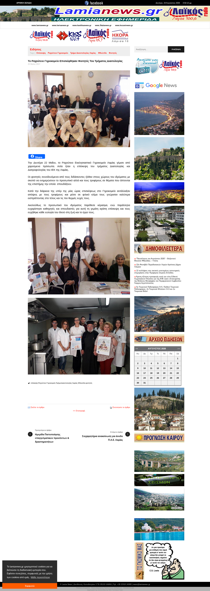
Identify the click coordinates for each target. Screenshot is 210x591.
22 (178, 373)
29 (178, 378)
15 (178, 368)
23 (138, 378)
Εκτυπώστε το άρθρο (121, 407)
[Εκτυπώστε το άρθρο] (111, 407)
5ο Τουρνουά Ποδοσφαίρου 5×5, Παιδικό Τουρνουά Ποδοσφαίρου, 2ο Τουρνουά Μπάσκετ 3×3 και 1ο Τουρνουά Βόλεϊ (156, 289)
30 (138, 383)
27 (164, 378)
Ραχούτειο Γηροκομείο (58, 53)
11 (151, 368)
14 (171, 368)
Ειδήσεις (35, 49)
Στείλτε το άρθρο (37, 407)
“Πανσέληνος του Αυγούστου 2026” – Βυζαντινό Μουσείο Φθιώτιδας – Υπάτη (155, 260)
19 (158, 373)
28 (171, 378)
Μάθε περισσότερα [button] (40, 577)
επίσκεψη (41, 53)
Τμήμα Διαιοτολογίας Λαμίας (83, 53)
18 (151, 373)
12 (158, 368)
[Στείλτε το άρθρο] (29, 407)
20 (164, 373)
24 (144, 378)
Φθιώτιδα (102, 53)
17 (144, 373)
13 (164, 368)
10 (144, 368)
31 (144, 383)
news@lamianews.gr (141, 584)
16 (138, 373)
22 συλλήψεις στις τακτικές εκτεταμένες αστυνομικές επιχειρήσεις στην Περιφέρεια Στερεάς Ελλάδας (157, 272)
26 (158, 378)
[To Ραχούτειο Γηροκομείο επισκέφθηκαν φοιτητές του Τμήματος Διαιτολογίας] (79, 108)
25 (151, 378)
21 (171, 373)
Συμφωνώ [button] (30, 586)
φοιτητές (113, 53)
